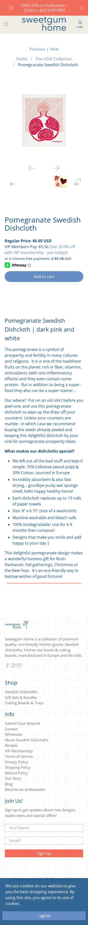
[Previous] (32, 168)
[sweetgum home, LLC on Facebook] (7, 666)
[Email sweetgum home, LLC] (19, 666)
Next (54, 49)
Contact (11, 728)
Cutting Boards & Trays (24, 702)
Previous (37, 49)
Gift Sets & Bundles (21, 697)
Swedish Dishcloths (21, 691)
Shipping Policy (18, 767)
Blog (8, 783)
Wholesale (13, 734)
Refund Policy (16, 772)
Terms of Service (19, 756)
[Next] (56, 168)
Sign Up (44, 853)
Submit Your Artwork (22, 723)
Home (21, 59)
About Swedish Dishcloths (26, 739)
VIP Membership (19, 750)
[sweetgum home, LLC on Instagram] (13, 666)
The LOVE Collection (53, 59)
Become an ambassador (25, 789)
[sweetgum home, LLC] (44, 24)
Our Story (13, 778)
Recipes (11, 745)
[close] (81, 7)
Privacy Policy (16, 761)
